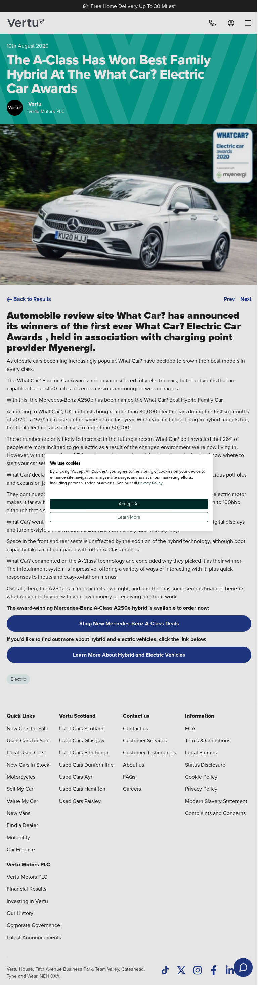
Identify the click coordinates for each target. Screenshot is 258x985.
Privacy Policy (150, 483)
